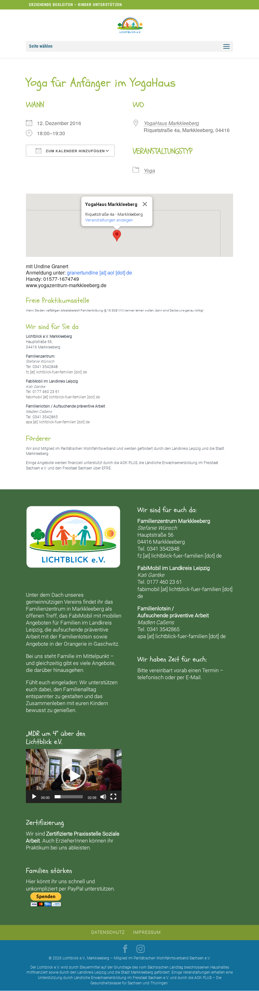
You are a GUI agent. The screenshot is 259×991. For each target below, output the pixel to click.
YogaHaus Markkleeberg (171, 123)
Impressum (147, 932)
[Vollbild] (113, 797)
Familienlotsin (75, 636)
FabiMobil (80, 616)
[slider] (69, 796)
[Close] (145, 204)
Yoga (149, 170)
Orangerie (75, 644)
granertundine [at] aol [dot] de (99, 272)
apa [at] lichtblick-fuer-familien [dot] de (58, 422)
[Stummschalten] (103, 797)
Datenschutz (108, 932)
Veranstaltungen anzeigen (109, 220)
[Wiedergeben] (34, 797)
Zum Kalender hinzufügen (75, 150)
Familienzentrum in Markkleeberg (65, 609)
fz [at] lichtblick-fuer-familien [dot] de (56, 372)
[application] (74, 776)
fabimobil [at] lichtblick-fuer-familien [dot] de (63, 397)
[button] (117, 236)
